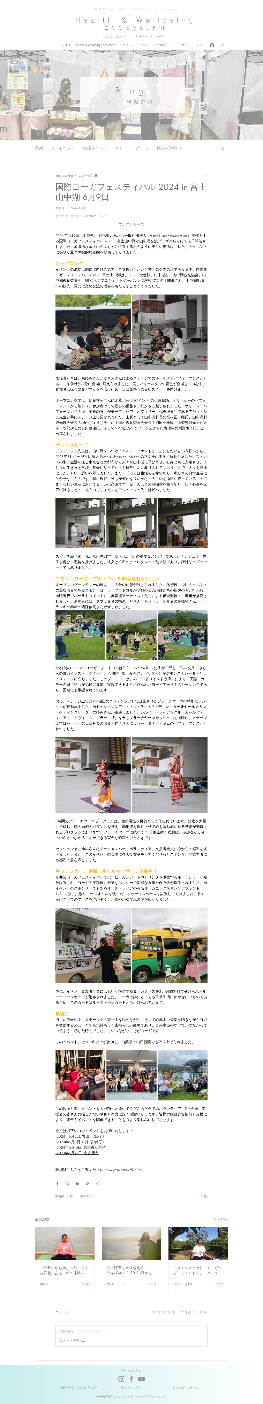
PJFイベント (63, 148)
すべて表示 (221, 1219)
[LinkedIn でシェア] (78, 1183)
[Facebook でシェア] (57, 1183)
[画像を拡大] (93, 332)
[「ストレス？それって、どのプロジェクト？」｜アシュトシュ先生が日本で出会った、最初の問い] (198, 1243)
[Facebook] (131, 1379)
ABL (120, 148)
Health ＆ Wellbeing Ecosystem (135, 23)
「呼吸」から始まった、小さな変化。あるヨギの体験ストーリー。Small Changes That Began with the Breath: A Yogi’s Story (64, 1270)
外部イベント (95, 148)
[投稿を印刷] (98, 1183)
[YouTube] (141, 1379)
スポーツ (140, 148)
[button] (223, 148)
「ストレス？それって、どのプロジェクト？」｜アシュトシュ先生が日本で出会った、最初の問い (197, 1270)
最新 (39, 148)
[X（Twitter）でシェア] (67, 1183)
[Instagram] (121, 1379)
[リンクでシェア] (88, 1183)
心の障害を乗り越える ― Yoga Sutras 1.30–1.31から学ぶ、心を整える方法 (131, 1270)
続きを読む (167, 148)
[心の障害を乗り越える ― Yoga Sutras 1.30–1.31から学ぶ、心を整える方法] (131, 1243)
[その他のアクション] (205, 175)
